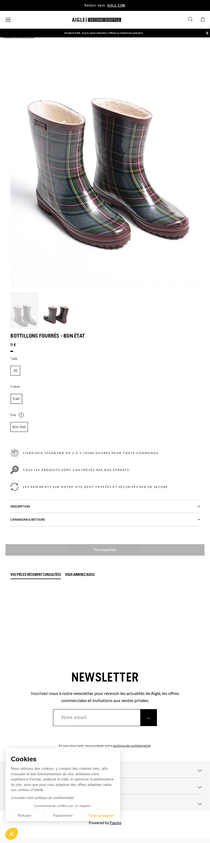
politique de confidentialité (132, 745)
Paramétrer (63, 815)
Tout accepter (101, 815)
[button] (11, 833)
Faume (115, 822)
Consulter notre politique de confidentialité (42, 798)
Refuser (24, 815)
